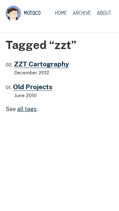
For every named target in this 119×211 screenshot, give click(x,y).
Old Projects (32, 87)
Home (61, 13)
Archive (82, 13)
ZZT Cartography (41, 64)
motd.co (32, 13)
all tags (26, 109)
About (104, 13)
